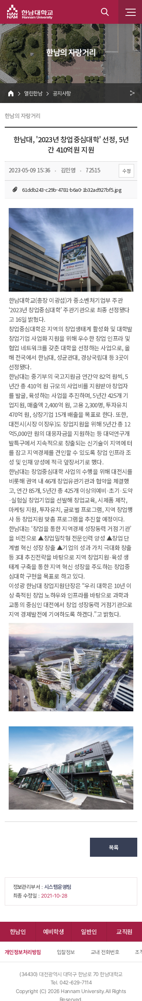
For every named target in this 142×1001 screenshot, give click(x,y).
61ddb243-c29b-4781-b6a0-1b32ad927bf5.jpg (71, 189)
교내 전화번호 (105, 952)
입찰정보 (66, 952)
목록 (114, 847)
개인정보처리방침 (23, 952)
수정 (126, 170)
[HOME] (11, 93)
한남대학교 (30, 12)
